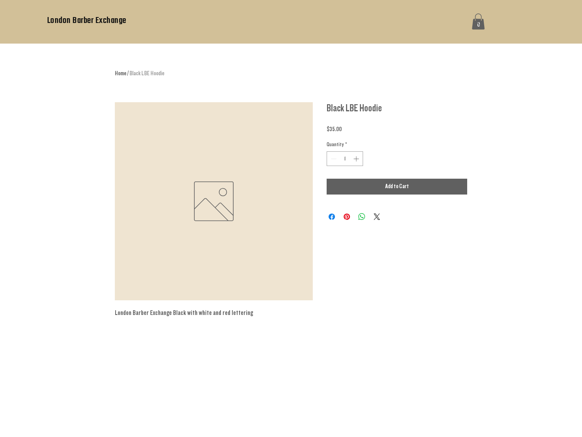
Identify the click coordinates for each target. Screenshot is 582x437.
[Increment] (357, 159)
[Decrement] (333, 159)
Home (120, 73)
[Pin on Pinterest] (347, 216)
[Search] (476, 22)
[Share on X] (377, 216)
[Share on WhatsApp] (362, 216)
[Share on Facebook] (332, 216)
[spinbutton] (345, 159)
